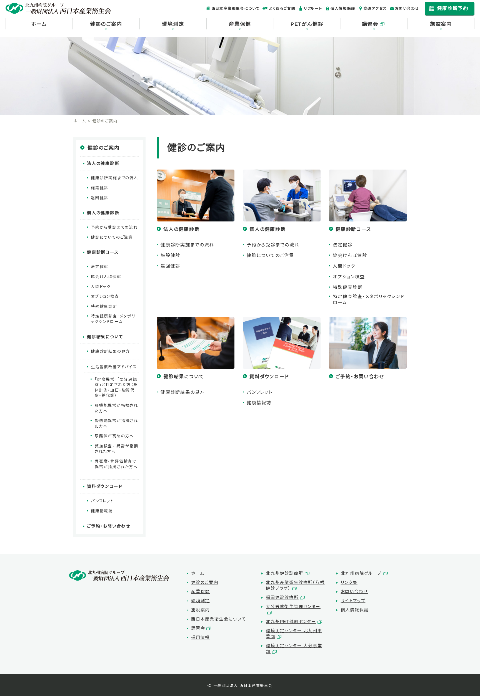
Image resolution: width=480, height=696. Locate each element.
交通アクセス (375, 8)
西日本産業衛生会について (235, 8)
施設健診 (170, 255)
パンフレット (259, 392)
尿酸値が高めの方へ (114, 436)
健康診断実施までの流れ (187, 245)
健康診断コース (103, 252)
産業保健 (240, 24)
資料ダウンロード (104, 486)
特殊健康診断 (347, 287)
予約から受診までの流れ (273, 245)
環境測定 (173, 24)
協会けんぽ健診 (350, 255)
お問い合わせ (407, 8)
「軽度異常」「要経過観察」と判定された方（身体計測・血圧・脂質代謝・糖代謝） (116, 387)
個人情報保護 (343, 8)
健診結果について (105, 336)
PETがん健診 (307, 24)
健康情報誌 (259, 402)
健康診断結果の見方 (183, 392)
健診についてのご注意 (270, 255)
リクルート (313, 8)
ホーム (39, 24)
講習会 (370, 24)
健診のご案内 (106, 24)
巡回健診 (170, 266)
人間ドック (344, 266)
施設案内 (441, 24)
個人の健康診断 (103, 212)
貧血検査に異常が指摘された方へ (116, 449)
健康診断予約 (452, 8)
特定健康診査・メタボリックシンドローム (368, 299)
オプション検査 (349, 276)
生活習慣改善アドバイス (114, 367)
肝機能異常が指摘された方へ (116, 408)
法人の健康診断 (103, 163)
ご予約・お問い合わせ (108, 526)
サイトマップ (353, 600)
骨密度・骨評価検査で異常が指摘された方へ (116, 464)
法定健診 (342, 245)
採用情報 (200, 637)
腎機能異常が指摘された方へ (116, 423)
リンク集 (349, 582)
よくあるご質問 (282, 8)
